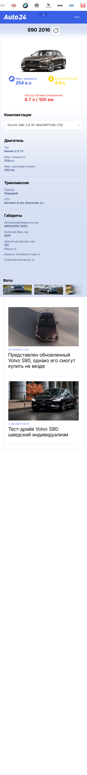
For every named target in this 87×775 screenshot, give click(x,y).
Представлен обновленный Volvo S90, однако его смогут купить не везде (41, 360)
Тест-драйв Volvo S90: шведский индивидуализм (38, 432)
